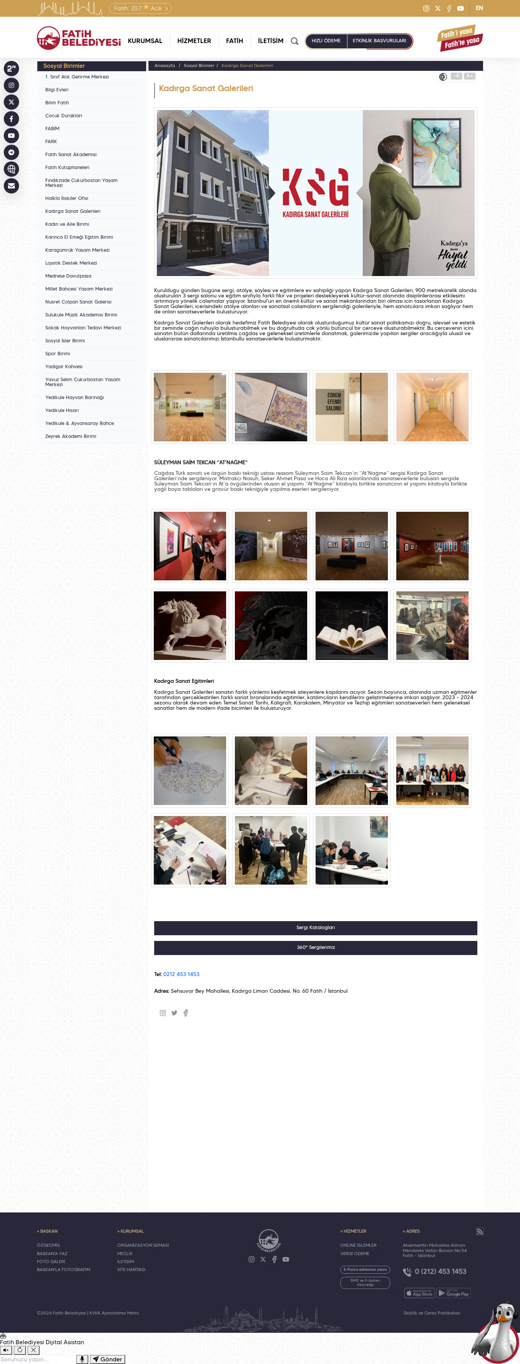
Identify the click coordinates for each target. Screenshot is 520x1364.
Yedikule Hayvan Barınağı (74, 398)
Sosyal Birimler (199, 66)
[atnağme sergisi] (190, 546)
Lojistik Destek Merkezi (71, 263)
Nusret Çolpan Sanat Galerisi (78, 302)
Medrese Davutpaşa (68, 276)
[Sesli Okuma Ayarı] (6, 1350)
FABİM (52, 129)
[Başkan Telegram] (11, 152)
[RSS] (480, 1231)
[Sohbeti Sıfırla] (20, 1350)
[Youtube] (460, 8)
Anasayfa (165, 66)
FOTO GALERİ (51, 1262)
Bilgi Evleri (57, 90)
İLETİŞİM (125, 1262)
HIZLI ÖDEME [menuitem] (326, 41)
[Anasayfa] (79, 38)
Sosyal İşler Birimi (65, 341)
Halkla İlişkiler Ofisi (66, 198)
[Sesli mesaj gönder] (82, 1359)
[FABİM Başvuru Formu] (498, 1332)
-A (456, 75)
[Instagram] (426, 8)
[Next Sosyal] (11, 68)
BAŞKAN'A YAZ (52, 1254)
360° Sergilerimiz (316, 948)
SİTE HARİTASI (131, 1270)
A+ (469, 75)
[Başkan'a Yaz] (11, 185)
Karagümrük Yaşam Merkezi (77, 250)
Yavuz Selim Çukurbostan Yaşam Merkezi (82, 382)
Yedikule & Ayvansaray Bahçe (79, 424)
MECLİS (124, 1254)
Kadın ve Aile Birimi (67, 224)
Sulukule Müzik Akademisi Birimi (81, 315)
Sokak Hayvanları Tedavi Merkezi (83, 328)
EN (479, 8)
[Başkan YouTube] (11, 135)
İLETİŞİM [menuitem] (271, 41)
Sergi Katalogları (316, 928)
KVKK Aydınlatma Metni (114, 1313)
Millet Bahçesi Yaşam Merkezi (79, 289)
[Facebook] (449, 8)
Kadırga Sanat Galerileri (72, 211)
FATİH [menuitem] (234, 41)
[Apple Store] (419, 1293)
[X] (437, 8)
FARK (51, 142)
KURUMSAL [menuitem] (145, 41)
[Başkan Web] (11, 169)
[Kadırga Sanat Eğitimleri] (190, 770)
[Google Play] (453, 1293)
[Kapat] (33, 1350)
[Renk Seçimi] (445, 77)
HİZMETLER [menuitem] (194, 41)
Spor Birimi (57, 354)
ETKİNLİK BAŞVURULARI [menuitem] (379, 41)
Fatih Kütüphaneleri (67, 168)
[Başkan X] (11, 102)
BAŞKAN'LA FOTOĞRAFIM (63, 1270)
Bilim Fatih (57, 103)
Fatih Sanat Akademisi (71, 155)
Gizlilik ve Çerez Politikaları (432, 1313)
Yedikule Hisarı (62, 411)
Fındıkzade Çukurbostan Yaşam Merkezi (81, 183)
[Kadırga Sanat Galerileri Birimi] (190, 407)
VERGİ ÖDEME (354, 1254)
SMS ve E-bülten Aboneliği (365, 1283)
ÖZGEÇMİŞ (48, 1245)
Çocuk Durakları (63, 116)
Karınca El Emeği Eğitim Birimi (79, 237)
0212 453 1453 (181, 974)
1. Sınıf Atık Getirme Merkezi (77, 77)
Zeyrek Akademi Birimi (70, 436)
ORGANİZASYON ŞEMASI (143, 1245)
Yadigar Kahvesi (64, 367)
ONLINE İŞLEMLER (358, 1245)
